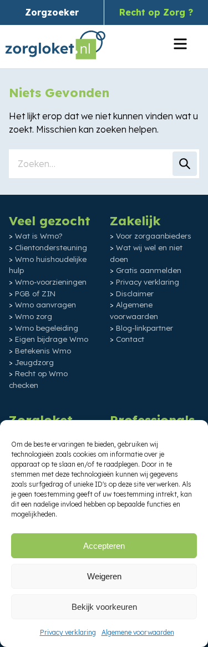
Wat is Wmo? (39, 235)
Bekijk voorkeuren (104, 606)
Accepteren (104, 545)
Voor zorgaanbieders (153, 235)
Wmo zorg (33, 316)
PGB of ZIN (35, 293)
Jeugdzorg (34, 362)
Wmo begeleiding (46, 328)
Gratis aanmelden (148, 270)
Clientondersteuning (51, 247)
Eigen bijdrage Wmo (51, 339)
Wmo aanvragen (45, 304)
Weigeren (104, 576)
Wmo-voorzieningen (51, 281)
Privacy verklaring (68, 632)
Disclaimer (135, 293)
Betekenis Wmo (43, 350)
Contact (130, 339)
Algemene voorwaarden (138, 632)
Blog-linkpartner (144, 328)
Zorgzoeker (52, 12)
